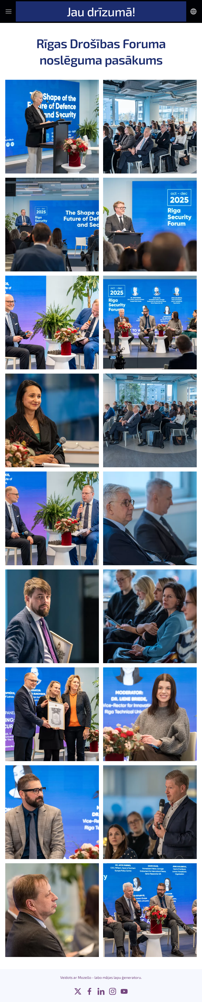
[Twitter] (78, 991)
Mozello (84, 977)
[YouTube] (124, 991)
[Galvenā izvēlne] (8, 11)
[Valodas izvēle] (193, 11)
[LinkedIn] (101, 991)
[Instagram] (112, 991)
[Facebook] (89, 991)
